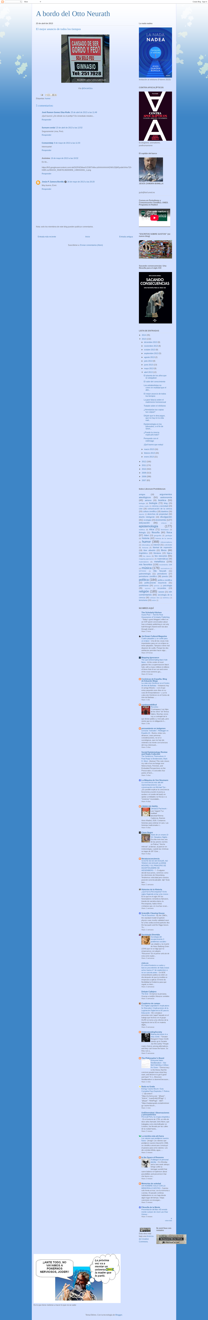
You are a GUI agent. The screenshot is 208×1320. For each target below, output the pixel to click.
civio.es (144, 963)
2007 (144, 480)
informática (146, 545)
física (169, 532)
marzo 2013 (149, 449)
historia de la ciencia (163, 538)
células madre (144, 506)
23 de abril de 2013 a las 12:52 (69, 128)
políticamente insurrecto (155, 583)
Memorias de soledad (151, 1184)
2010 (144, 469)
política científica (165, 580)
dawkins (164, 511)
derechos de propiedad (157, 514)
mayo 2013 (149, 368)
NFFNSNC (142, 571)
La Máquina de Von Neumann (154, 780)
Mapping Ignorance (150, 658)
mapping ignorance (146, 559)
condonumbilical (149, 705)
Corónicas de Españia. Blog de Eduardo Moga (154, 680)
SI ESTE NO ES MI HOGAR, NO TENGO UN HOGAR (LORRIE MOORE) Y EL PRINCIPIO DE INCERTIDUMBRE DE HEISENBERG (154, 865)
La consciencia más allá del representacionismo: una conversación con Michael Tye (153, 784)
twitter (154, 600)
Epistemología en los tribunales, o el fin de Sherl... (153, 426)
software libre (154, 598)
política (144, 579)
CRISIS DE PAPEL (149, 806)
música (147, 568)
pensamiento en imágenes (153, 728)
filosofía (156, 532)
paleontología (145, 574)
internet (156, 545)
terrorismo (143, 600)
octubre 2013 (150, 350)
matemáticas (162, 559)
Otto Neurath (159, 571)
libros (164, 550)
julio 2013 (148, 361)
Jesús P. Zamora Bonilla (53, 182)
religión (144, 591)
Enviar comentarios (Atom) (91, 245)
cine (141, 509)
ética (151, 529)
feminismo (165, 530)
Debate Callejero (148, 992)
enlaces (164, 523)
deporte (141, 514)
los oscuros (161, 556)
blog (166, 503)
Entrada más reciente (47, 237)
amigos (142, 494)
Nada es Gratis (148, 1087)
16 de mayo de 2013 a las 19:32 (64, 158)
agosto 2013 (149, 357)
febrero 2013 (149, 453)
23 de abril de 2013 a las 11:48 (84, 112)
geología (168, 535)
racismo (147, 588)
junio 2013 (149, 365)
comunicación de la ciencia (160, 509)
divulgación (166, 517)
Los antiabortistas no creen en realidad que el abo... (155, 387)
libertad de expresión (162, 547)
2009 (144, 473)
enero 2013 (149, 457)
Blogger (118, 1315)
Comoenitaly (47, 143)
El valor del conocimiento (154, 382)
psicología (167, 586)
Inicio (87, 237)
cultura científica (150, 511)
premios (156, 586)
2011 (144, 465)
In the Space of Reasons (152, 1157)
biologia (142, 503)
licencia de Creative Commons (146, 1239)
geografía (157, 535)
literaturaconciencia (150, 859)
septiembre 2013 (151, 353)
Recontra (154, 707)
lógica (169, 553)
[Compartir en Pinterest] (55, 95)
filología (142, 533)
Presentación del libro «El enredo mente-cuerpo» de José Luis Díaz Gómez (154, 1211)
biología (153, 503)
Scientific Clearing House (153, 913)
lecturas (145, 548)
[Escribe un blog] (49, 95)
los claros (147, 556)
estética (142, 530)
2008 (144, 476)
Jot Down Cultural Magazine (154, 636)
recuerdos (161, 588)
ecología (147, 520)
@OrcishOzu (87, 88)
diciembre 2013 (151, 342)
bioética (162, 500)
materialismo (144, 562)
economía (161, 520)
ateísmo (148, 500)
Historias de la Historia (151, 889)
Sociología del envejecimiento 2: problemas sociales (158, 939)
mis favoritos (145, 564)
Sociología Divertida (150, 935)
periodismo (162, 574)
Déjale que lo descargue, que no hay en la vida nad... (154, 418)
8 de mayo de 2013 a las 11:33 (67, 143)
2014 (144, 335)
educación (144, 523)
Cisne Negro (147, 832)
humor (47, 98)
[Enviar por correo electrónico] (46, 95)
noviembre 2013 (151, 346)
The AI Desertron (148, 915)
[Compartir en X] (51, 95)
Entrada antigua (126, 237)
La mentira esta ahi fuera (152, 1136)
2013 (144, 339)
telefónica (166, 598)
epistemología (148, 526)
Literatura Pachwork (159, 809)
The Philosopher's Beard (152, 1058)
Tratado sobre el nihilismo (155, 406)
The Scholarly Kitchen (151, 613)
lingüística (143, 553)
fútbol (146, 535)
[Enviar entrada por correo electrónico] (41, 95)
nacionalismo (165, 568)
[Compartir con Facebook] (53, 95)
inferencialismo (166, 542)
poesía (165, 576)
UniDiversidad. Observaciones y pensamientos (155, 1114)
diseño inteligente (147, 517)
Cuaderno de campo (150, 1003)
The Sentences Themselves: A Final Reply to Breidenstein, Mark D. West (154, 758)
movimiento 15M (165, 565)
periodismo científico (148, 576)
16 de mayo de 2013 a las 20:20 (81, 182)
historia (145, 538)
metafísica (159, 561)
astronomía (166, 497)
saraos (161, 592)
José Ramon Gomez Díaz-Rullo (56, 112)
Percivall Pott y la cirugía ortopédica (155, 1117)
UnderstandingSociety (151, 1032)
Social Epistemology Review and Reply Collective (154, 753)
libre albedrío (149, 550)
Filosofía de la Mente (150, 1207)
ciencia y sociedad (160, 506)
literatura (157, 553)
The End (145, 994)
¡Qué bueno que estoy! (153, 445)
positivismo (144, 586)
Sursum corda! (48, 128)
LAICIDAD (168, 545)
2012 (144, 462)
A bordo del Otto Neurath (73, 14)
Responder (46, 120)
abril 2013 (148, 372)
